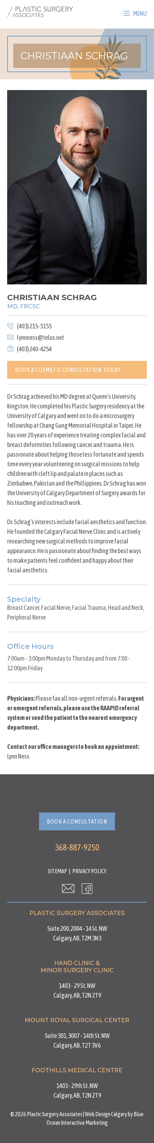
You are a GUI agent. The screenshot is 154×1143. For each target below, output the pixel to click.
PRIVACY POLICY (89, 871)
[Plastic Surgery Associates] (40, 12)
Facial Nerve (55, 607)
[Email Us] (68, 888)
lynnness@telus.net (40, 337)
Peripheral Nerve (26, 617)
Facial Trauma (89, 607)
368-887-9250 (77, 847)
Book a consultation (77, 821)
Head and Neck (125, 607)
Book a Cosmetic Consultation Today (68, 370)
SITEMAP (57, 871)
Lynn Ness (18, 756)
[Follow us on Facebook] (87, 888)
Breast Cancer (23, 607)
